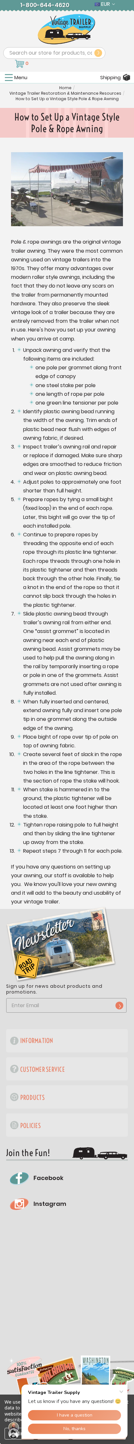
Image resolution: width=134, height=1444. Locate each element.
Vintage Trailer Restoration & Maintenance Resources (65, 93)
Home (65, 87)
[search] (98, 53)
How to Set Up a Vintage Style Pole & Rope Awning (67, 98)
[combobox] (54, 53)
